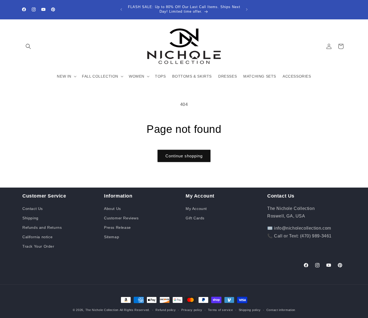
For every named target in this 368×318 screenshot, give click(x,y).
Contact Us (32, 208)
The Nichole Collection (102, 310)
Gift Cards (195, 218)
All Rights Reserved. (135, 310)
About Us (112, 208)
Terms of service (220, 309)
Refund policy (165, 309)
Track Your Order (38, 246)
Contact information (280, 309)
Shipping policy (250, 309)
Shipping (30, 218)
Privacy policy (191, 309)
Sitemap (111, 237)
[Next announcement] (247, 9)
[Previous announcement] (121, 9)
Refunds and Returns (42, 227)
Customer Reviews (121, 218)
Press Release (117, 227)
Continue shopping (184, 156)
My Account (196, 208)
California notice (37, 237)
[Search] (28, 46)
